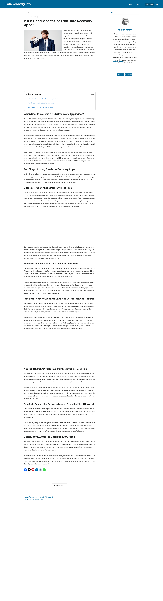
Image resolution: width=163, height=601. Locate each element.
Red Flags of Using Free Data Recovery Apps (41, 103)
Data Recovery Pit (18, 4)
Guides (31, 13)
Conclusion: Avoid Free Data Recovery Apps (40, 107)
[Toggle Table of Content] (91, 94)
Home (26, 13)
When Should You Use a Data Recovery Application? (43, 99)
